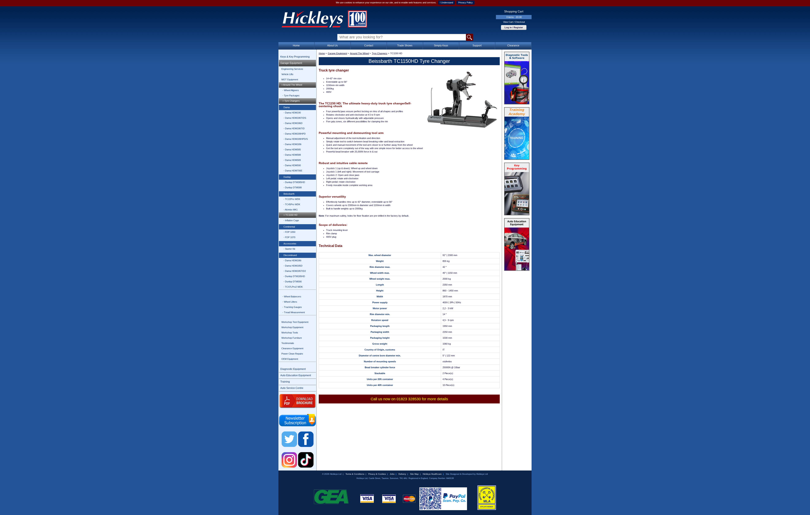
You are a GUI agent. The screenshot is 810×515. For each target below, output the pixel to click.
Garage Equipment (291, 63)
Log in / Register (514, 27)
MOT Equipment (289, 79)
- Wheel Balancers (291, 296)
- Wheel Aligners (290, 90)
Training (285, 381)
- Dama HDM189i (292, 144)
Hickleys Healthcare (432, 474)
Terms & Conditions (355, 474)
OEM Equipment (289, 359)
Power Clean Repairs (292, 353)
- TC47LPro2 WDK (293, 287)
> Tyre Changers (291, 101)
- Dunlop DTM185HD (294, 276)
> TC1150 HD (290, 215)
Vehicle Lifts (287, 74)
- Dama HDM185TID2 (295, 271)
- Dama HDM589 (292, 160)
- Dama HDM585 (292, 149)
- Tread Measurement (293, 312)
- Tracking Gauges (292, 307)
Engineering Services (292, 69)
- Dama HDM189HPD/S (296, 139)
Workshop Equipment (292, 327)
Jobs (392, 474)
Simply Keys (441, 45)
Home (296, 45)
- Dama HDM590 (292, 165)
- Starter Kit (289, 249)
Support (477, 45)
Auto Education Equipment (295, 375)
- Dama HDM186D (293, 123)
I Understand (446, 2)
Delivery (402, 474)
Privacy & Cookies (377, 474)
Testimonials (287, 343)
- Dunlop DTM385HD (294, 182)
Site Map (414, 474)
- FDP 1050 (289, 232)
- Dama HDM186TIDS (295, 118)
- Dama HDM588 (292, 155)
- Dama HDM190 (292, 112)
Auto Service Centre (291, 388)
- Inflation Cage (291, 220)
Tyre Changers (379, 53)
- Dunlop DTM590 (293, 281)
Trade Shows (404, 45)
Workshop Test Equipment (294, 322)
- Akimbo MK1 (291, 209)
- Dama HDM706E (293, 170)
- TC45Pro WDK (292, 204)
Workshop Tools (289, 332)
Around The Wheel (359, 53)
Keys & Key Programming (295, 56)
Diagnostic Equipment (293, 369)
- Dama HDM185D (293, 265)
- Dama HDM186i (292, 260)
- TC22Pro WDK (292, 199)
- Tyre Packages (291, 95)
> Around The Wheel (291, 85)
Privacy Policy (465, 2)
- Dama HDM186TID (294, 128)
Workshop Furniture (291, 338)
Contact (368, 45)
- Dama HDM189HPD (295, 133)
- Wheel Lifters (289, 302)
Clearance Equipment (292, 348)
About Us (332, 45)
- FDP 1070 (289, 237)
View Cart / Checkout (514, 22)
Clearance (513, 45)
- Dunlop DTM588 (293, 187)
